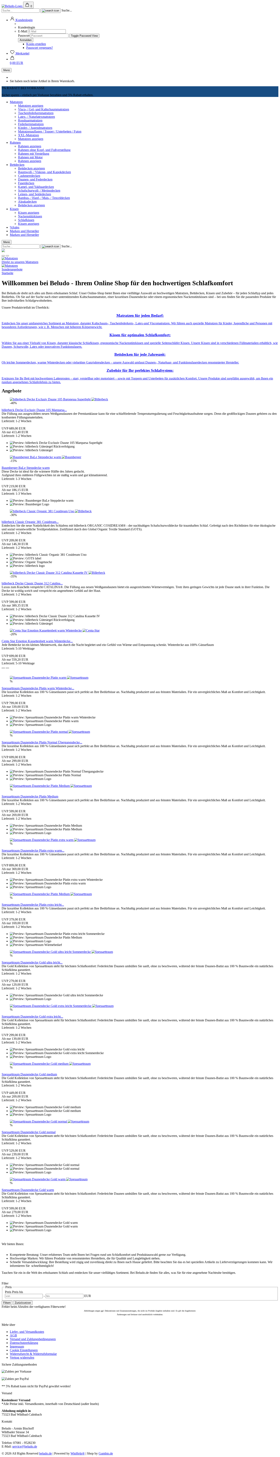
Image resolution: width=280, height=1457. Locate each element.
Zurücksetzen (23, 1302)
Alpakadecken (27, 201)
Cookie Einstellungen (24, 1350)
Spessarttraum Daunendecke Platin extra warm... (33, 850)
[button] (21, 20)
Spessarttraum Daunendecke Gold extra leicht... (32, 1016)
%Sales (14, 227)
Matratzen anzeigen (30, 105)
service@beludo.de (24, 1446)
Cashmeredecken (29, 175)
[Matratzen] (10, 258)
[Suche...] (50, 10)
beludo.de (45, 1453)
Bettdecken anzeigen (31, 168)
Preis (8, 1292)
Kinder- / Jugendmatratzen (35, 128)
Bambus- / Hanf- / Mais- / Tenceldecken (44, 198)
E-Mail (22, 31)
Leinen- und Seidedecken (34, 194)
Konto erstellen (36, 44)
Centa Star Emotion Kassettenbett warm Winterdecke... (37, 641)
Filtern (7, 1302)
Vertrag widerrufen (22, 1357)
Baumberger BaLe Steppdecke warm (26, 467)
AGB (13, 1335)
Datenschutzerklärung (24, 1342)
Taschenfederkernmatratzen (35, 113)
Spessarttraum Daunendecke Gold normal (29, 1132)
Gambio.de (106, 1453)
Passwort (24, 35)
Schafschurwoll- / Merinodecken (39, 190)
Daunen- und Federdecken (35, 179)
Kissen (14, 209)
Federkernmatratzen (31, 124)
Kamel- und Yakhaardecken (36, 187)
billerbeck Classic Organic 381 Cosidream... (30, 522)
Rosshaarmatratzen (30, 120)
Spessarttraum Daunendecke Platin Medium (30, 796)
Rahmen (15, 142)
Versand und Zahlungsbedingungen (33, 1339)
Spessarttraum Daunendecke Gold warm (28, 1190)
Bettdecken (17, 164)
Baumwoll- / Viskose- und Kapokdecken (44, 172)
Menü (6, 70)
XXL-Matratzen (28, 135)
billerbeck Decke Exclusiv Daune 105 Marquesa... (34, 410)
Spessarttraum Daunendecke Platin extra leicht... (33, 904)
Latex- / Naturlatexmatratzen (36, 116)
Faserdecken (26, 183)
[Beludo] (12, 6)
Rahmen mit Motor (30, 157)
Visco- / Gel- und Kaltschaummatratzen (43, 109)
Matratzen (16, 102)
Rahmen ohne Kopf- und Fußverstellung (44, 150)
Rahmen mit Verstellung (33, 153)
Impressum (17, 1346)
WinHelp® (78, 1453)
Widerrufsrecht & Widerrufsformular (33, 1354)
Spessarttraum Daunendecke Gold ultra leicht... (32, 962)
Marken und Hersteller (24, 231)
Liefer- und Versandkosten (27, 1331)
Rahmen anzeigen (29, 146)
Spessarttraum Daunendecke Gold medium (29, 1074)
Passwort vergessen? (39, 47)
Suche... (66, 10)
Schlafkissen (26, 220)
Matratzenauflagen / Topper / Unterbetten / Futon (49, 131)
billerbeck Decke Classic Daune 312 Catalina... (32, 583)
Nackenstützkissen (30, 216)
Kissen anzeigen (28, 212)
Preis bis (17, 1292)
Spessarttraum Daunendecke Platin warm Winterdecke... (38, 688)
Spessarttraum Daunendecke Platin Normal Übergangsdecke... (42, 742)
